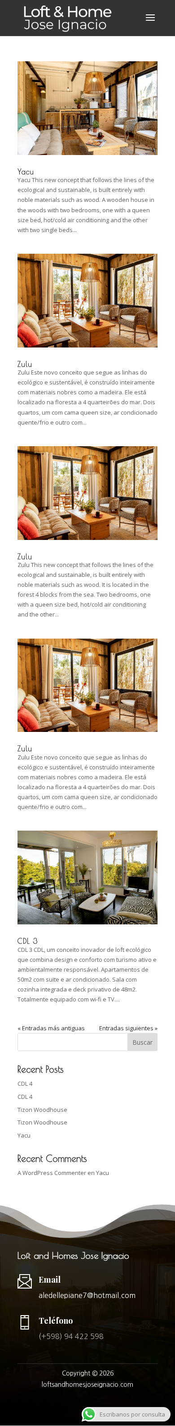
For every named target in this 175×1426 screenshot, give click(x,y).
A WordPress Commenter (52, 1173)
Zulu (25, 364)
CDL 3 (28, 941)
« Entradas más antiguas (51, 1028)
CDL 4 (25, 1083)
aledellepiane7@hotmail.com (87, 1295)
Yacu (26, 172)
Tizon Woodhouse (42, 1110)
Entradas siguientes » (128, 1028)
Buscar (142, 1042)
